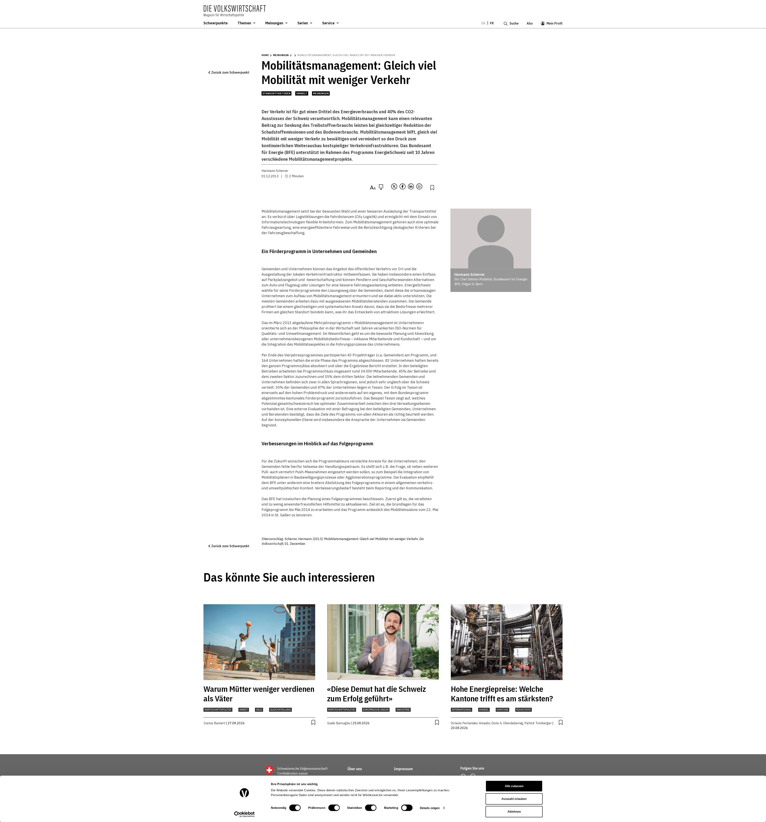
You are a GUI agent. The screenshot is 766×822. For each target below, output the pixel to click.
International (461, 709)
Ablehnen (514, 811)
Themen (244, 23)
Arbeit (243, 709)
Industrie (403, 709)
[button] (228, 72)
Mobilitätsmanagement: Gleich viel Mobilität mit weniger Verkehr (346, 55)
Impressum (403, 769)
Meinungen (274, 23)
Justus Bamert (214, 723)
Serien (302, 23)
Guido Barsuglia (338, 723)
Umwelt (301, 93)
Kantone (502, 709)
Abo (530, 23)
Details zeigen (430, 807)
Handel (484, 709)
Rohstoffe (523, 709)
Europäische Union (376, 709)
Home (265, 55)
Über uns (354, 769)
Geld (259, 709)
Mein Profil (555, 23)
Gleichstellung (280, 709)
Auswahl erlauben (514, 798)
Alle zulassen (514, 786)
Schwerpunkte (215, 23)
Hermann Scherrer (275, 171)
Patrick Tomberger (538, 723)
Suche (514, 23)
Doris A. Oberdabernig (507, 723)
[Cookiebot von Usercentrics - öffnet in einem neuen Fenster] (244, 814)
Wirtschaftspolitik (217, 709)
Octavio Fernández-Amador (470, 723)
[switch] (334, 807)
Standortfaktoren (276, 93)
